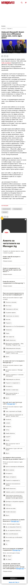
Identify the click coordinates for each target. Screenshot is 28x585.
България (3, 26)
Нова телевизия (6, 62)
